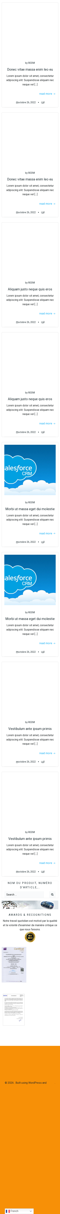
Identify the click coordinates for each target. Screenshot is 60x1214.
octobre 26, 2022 (27, 102)
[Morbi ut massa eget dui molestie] (30, 469)
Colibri (51, 1082)
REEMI (31, 63)
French (14, 1211)
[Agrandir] (21, 997)
